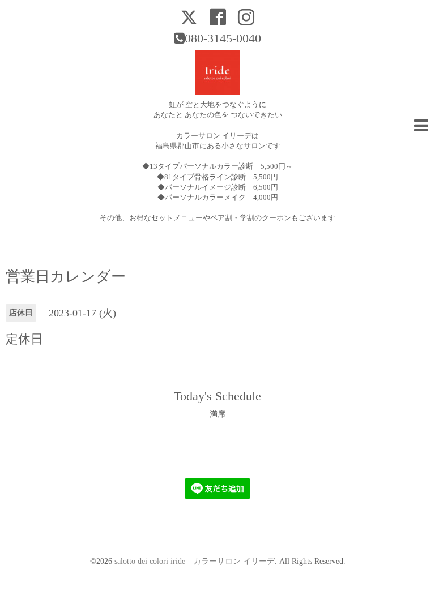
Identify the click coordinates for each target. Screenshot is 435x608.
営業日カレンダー (66, 276)
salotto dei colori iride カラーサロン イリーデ (194, 561)
